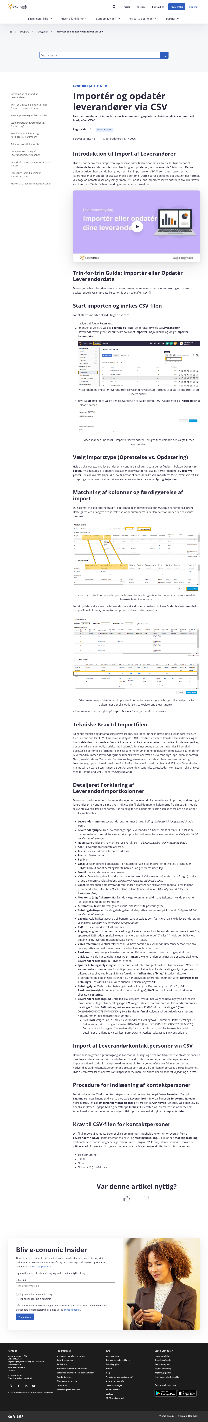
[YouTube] (33, 1385)
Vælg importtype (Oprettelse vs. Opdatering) (28, 124)
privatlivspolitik (72, 1309)
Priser (127, 6)
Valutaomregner (162, 1364)
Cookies (109, 1393)
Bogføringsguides (163, 1372)
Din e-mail (21, 1279)
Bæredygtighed (113, 1364)
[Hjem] (11, 31)
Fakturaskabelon (162, 1355)
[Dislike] (146, 1198)
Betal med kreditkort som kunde (72, 1368)
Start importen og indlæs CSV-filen (29, 115)
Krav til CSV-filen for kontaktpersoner (31, 183)
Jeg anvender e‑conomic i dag (36, 1294)
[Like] (126, 1198)
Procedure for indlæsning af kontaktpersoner (26, 174)
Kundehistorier (64, 1377)
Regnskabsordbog (163, 1368)
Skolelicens (62, 1364)
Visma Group (166, 1415)
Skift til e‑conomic (65, 1360)
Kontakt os (158, 6)
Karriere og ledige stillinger (118, 1360)
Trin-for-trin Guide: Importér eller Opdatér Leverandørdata (29, 106)
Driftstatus (62, 1385)
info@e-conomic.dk (23, 1378)
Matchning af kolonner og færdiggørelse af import (25, 135)
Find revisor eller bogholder (167, 1377)
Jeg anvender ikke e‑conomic (35, 1298)
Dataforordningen (114, 1385)
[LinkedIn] (26, 1385)
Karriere (141, 6)
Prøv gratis (177, 6)
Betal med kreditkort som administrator (75, 1372)
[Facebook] (18, 1385)
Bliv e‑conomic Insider (67, 1381)
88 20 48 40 (16, 1375)
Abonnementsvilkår (115, 1381)
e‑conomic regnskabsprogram (70, 1355)
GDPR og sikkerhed (115, 1398)
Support (24, 31)
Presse (109, 1368)
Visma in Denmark (188, 1415)
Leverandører (104, 129)
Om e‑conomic (112, 1355)
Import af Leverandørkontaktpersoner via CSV (31, 164)
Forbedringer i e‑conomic (68, 1389)
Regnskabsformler (163, 1360)
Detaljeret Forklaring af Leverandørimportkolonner (25, 153)
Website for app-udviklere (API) (120, 1377)
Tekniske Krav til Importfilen (26, 144)
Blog (108, 1372)
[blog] (11, 1385)
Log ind (193, 6)
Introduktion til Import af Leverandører (24, 95)
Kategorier (42, 31)
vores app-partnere (40, 1266)
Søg (164, 55)
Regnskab (79, 129)
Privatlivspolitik (113, 1389)
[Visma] (16, 1416)
